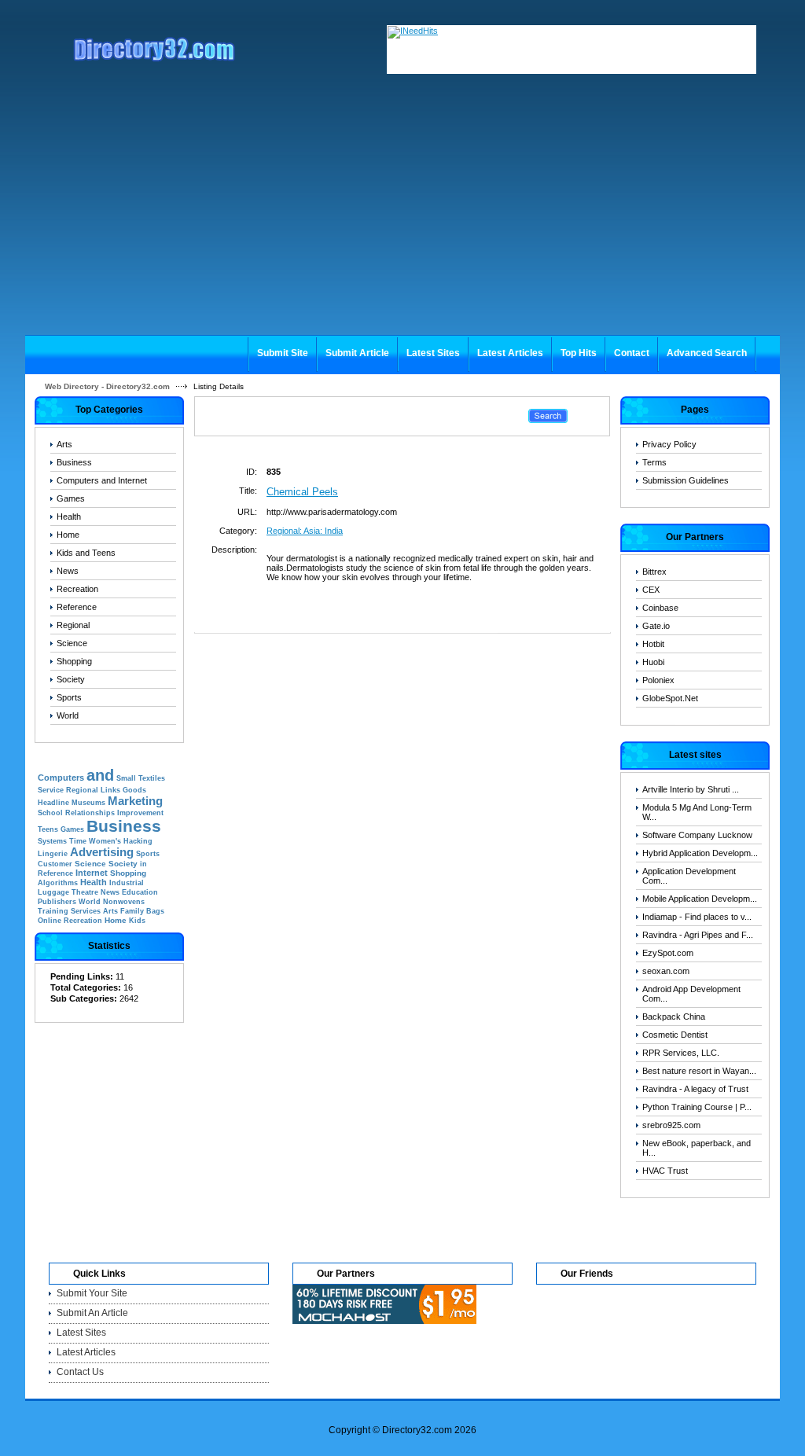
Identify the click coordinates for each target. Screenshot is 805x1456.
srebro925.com (671, 1125)
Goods (134, 790)
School (50, 813)
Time (77, 841)
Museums (88, 803)
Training (53, 911)
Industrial (126, 883)
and (100, 775)
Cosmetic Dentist (675, 1034)
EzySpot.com (667, 953)
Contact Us (80, 1371)
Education (140, 892)
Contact (631, 352)
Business (74, 462)
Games (71, 498)
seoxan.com (665, 971)
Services (86, 911)
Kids (137, 921)
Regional (73, 625)
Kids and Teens (86, 552)
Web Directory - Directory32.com (107, 386)
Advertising (102, 852)
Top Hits (579, 352)
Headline (53, 803)
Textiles (151, 778)
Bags (155, 911)
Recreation (77, 589)
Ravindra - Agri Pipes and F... (697, 934)
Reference (77, 607)
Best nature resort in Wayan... (699, 1070)
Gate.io (656, 626)
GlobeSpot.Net (670, 698)
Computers (61, 777)
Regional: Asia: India (304, 530)
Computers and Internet (102, 480)
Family (132, 911)
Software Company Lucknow (697, 835)
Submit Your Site (92, 1293)
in (143, 864)
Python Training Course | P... (697, 1107)
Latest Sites (433, 352)
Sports (69, 697)
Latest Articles (510, 352)
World (68, 715)
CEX (651, 589)
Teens (48, 829)
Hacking (138, 841)
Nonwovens (124, 902)
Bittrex (654, 571)
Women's (105, 841)
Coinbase (660, 607)
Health (69, 516)
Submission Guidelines (685, 480)
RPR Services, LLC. (680, 1052)
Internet (91, 872)
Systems (52, 841)
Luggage (53, 892)
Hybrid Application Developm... (700, 853)
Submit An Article (92, 1312)
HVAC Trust (665, 1170)
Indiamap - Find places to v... (697, 916)
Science (72, 643)
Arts (64, 444)
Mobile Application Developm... (699, 898)
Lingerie (53, 854)
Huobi (653, 662)
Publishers (57, 902)
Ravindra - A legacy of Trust (695, 1089)
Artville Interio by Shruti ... (690, 789)
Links (110, 790)
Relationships (90, 813)
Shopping (74, 661)
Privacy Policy (669, 444)
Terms (654, 462)
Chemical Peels (302, 492)
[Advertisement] (402, 217)
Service (51, 790)
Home (68, 534)
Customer (55, 864)
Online (49, 921)
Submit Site (282, 352)
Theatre (85, 892)
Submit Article (357, 352)
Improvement (140, 813)
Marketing (135, 800)
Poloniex (658, 680)
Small (126, 778)
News (68, 570)
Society (71, 679)
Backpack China (673, 1016)
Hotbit (653, 644)
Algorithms (58, 883)
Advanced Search (707, 352)
